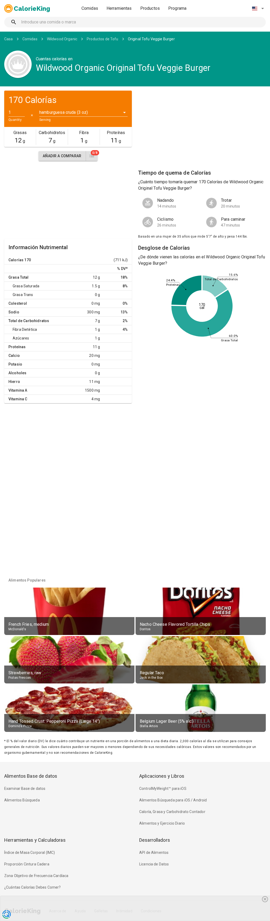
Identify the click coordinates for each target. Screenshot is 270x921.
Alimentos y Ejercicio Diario (162, 823)
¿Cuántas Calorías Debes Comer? (32, 887)
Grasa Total (18, 277)
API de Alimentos (153, 852)
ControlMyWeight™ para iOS (162, 788)
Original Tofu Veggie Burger (151, 39)
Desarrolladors (154, 840)
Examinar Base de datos (24, 788)
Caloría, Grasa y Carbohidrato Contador (172, 812)
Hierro (14, 382)
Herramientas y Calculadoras (35, 840)
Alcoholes (17, 373)
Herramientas (119, 8)
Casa (8, 39)
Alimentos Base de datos (30, 776)
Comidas (89, 8)
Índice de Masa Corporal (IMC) (29, 852)
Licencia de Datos (154, 864)
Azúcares (21, 338)
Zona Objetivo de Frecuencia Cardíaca (36, 876)
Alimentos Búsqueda (22, 800)
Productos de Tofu (102, 39)
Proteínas (17, 347)
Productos (150, 8)
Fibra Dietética (25, 329)
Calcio (14, 355)
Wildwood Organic (62, 39)
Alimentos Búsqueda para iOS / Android (173, 800)
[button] (258, 8)
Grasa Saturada (26, 286)
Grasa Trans (23, 295)
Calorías (15, 260)
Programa (177, 8)
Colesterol (17, 303)
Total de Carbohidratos (28, 321)
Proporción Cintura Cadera (26, 864)
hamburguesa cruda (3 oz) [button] (63, 112)
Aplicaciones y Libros (161, 776)
